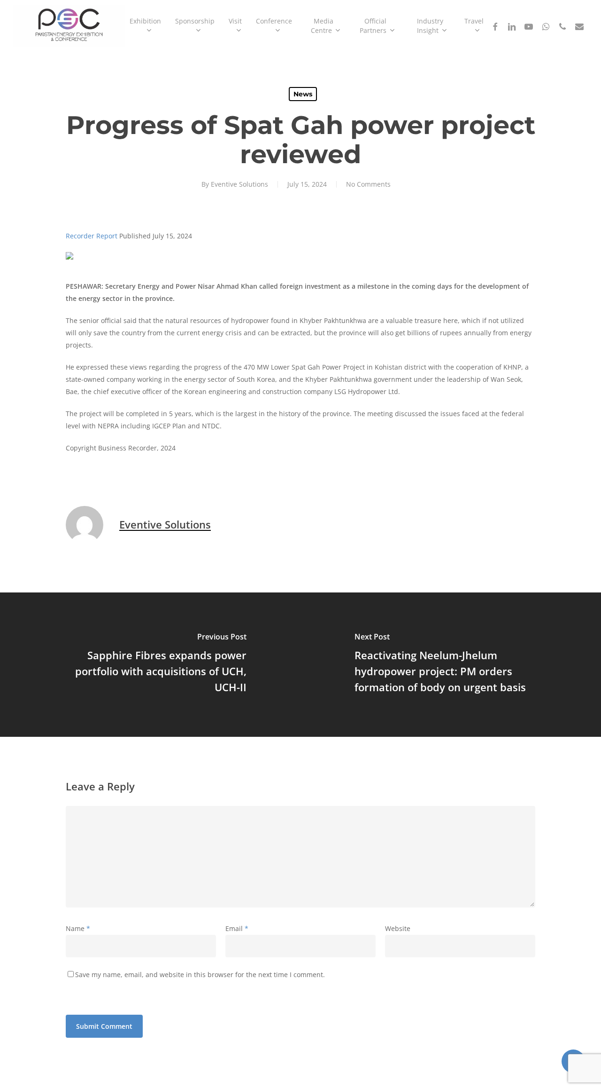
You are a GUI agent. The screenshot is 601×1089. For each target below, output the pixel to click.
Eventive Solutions (239, 184)
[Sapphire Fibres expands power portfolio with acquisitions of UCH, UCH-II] (150, 664)
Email (236, 928)
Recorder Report (91, 235)
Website (397, 928)
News (302, 94)
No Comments (368, 184)
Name (78, 928)
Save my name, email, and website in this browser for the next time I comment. (200, 974)
